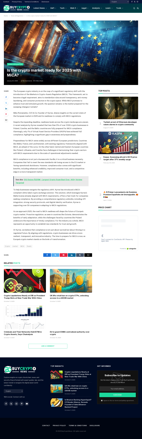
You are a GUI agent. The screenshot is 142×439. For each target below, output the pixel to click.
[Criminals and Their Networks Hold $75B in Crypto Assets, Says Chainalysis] (25, 317)
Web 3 (73, 8)
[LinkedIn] (6, 108)
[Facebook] (6, 97)
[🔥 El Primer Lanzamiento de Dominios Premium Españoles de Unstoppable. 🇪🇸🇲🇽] (118, 178)
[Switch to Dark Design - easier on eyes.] (134, 8)
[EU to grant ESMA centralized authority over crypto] (71, 317)
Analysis (96, 8)
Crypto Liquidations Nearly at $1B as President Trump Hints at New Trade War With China (24, 296)
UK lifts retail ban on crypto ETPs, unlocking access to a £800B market (69, 296)
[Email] (6, 120)
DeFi (52, 8)
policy (124, 400)
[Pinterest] (6, 114)
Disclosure (45, 2)
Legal (84, 8)
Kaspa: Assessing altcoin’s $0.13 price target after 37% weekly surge (120, 158)
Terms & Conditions (32, 2)
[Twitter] (6, 103)
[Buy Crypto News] (16, 8)
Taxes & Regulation (15, 64)
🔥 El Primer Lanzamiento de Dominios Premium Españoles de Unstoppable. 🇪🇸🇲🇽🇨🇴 (120, 194)
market (15, 246)
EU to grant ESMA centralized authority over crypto (70, 333)
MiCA (22, 246)
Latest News (39, 8)
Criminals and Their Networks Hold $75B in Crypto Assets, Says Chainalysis (23, 333)
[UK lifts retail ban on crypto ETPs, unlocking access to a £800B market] (71, 281)
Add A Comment (47, 346)
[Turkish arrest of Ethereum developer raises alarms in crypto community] (118, 108)
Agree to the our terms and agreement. (118, 400)
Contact (6, 2)
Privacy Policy (17, 2)
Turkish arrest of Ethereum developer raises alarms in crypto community (120, 123)
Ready (29, 246)
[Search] (138, 8)
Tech (62, 8)
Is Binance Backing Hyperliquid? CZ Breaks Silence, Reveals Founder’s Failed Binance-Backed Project (78, 403)
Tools (118, 8)
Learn (108, 8)
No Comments (27, 81)
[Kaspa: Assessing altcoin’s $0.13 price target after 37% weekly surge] (118, 143)
